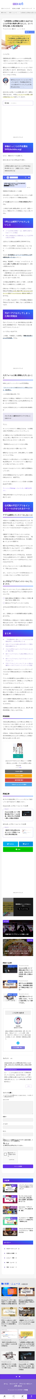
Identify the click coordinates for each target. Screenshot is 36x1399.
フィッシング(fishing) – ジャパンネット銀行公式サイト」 (17, 489)
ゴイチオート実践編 (22, 1390)
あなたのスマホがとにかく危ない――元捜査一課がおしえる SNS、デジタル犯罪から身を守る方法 (18, 763)
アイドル (14, 1207)
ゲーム (15, 1185)
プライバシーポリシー (25, 1384)
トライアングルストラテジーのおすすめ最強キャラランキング (26, 1186)
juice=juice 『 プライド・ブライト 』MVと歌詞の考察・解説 (26, 1208)
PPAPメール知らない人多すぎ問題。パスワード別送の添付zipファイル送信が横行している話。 (9, 1322)
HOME (4, 12)
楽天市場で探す (19, 780)
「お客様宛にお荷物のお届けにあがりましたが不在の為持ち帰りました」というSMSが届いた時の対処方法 (27, 1344)
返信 (29, 1086)
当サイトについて (5, 8)
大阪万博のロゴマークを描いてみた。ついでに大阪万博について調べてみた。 (26, 1000)
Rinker (20, 767)
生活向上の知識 (16, 8)
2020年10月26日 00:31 (11, 1069)
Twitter (22, 1397)
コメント (6, 1099)
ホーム (6, 1384)
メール (5, 1123)
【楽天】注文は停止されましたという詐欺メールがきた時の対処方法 (12, 832)
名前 (4, 1116)
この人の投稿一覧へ (18, 1047)
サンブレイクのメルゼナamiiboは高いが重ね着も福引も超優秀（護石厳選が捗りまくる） (26, 1198)
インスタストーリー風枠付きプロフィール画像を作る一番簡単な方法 (26, 1219)
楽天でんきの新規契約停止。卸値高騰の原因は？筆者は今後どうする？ (26, 986)
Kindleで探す (19, 771)
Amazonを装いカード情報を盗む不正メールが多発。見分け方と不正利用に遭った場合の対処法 (12, 815)
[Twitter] (10, 844)
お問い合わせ (18, 1386)
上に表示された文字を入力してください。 (13, 1145)
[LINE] (18, 849)
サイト (4, 1131)
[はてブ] (26, 844)
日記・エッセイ (11, 1267)
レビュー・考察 (12, 1258)
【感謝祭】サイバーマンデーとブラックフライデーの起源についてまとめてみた (26, 1322)
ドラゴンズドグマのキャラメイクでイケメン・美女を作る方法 (26, 1230)
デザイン (14, 1218)
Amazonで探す (19, 775)
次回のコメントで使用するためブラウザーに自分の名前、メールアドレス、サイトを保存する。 (18, 1140)
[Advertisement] (18, 122)
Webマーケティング (27, 8)
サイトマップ (13, 1384)
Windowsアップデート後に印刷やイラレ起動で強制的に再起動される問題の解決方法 (9, 1301)
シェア (13, 1397)
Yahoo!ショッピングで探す (19, 784)
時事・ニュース (13, 12)
